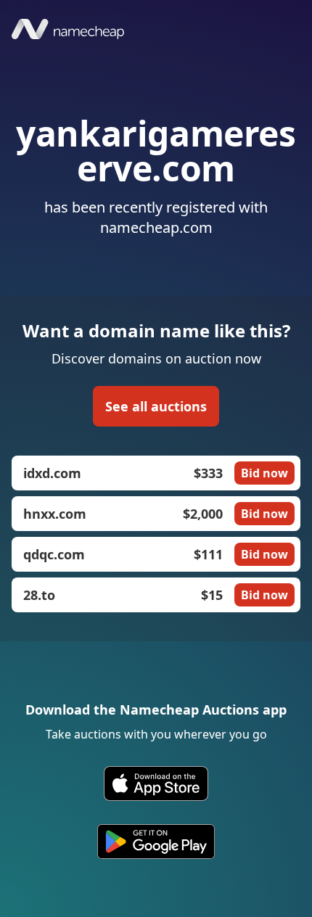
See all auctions (156, 406)
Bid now (264, 473)
